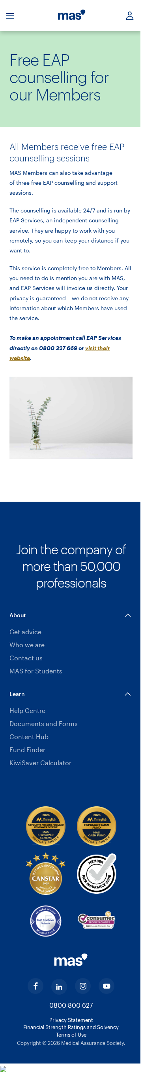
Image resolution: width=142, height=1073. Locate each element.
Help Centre (27, 710)
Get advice (25, 631)
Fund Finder (27, 749)
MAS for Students (35, 671)
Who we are (27, 644)
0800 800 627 (71, 1005)
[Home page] (72, 16)
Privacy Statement (71, 1020)
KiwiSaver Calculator (40, 762)
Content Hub (29, 736)
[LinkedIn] (59, 987)
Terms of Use (71, 1034)
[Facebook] (35, 986)
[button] (71, 615)
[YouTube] (106, 986)
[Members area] (127, 16)
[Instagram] (83, 986)
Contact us (26, 658)
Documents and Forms (43, 723)
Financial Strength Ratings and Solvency (71, 1027)
